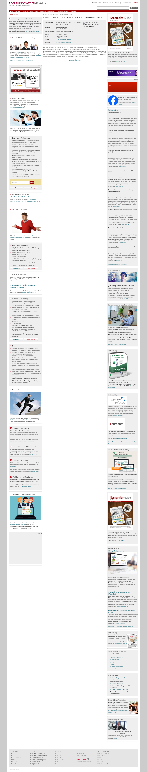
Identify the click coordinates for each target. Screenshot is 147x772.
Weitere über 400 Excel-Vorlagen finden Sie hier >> (120, 626)
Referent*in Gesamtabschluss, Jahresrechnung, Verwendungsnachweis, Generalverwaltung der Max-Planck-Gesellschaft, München (26, 161)
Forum (18, 11)
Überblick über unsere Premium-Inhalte (22, 436)
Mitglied (18, 52)
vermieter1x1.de (103, 761)
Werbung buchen (126, 3)
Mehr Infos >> (127, 127)
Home (45, 14)
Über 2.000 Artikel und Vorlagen (24, 37)
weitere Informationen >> (33, 132)
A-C (11, 197)
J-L (19, 197)
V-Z (28, 197)
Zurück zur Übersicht (74, 60)
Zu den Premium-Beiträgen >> (18, 287)
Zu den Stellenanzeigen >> (17, 107)
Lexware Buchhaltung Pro (19, 257)
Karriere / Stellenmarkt (48, 11)
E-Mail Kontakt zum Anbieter (63, 39)
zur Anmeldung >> (34, 471)
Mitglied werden (96, 3)
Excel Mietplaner (16, 323)
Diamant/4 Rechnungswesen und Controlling (24, 265)
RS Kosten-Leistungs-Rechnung (118, 689)
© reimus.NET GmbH (14, 769)
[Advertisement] (25, 549)
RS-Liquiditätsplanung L (116, 657)
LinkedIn (14, 763)
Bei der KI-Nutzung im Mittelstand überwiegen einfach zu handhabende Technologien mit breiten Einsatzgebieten (25, 365)
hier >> (115, 738)
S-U (25, 197)
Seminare (56, 14)
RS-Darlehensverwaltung (117, 666)
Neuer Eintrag (31, 188)
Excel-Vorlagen (63, 11)
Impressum (35, 764)
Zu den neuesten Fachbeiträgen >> (19, 284)
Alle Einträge (16, 188)
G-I (16, 197)
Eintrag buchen (14, 14)
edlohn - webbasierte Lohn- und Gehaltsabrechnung (26, 263)
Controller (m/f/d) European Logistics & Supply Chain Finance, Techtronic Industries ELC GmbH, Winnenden (26, 151)
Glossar (73, 11)
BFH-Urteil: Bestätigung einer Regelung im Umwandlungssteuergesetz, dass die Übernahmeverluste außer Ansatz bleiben (23, 354)
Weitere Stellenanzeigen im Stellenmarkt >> (118, 264)
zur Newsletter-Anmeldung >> (33, 31)
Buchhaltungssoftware (20, 245)
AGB (13, 759)
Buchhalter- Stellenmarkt (21, 138)
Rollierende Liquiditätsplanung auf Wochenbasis (119, 593)
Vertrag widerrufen (39, 756)
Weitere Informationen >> (30, 441)
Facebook (14, 761)
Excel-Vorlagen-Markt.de (105, 763)
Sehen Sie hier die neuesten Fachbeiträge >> (22, 61)
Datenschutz (36, 762)
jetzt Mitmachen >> (26, 486)
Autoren (117, 3)
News (11, 11)
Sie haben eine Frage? (20, 209)
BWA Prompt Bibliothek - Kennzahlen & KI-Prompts (25, 305)
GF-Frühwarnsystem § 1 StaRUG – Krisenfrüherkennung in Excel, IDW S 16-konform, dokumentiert (25, 334)
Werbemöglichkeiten (17, 757)
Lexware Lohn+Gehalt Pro (19, 254)
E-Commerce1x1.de (104, 757)
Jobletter (59, 763)
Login (136, 3)
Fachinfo (25, 11)
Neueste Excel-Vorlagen (21, 298)
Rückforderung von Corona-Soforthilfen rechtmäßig (26, 369)
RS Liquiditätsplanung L (116, 551)
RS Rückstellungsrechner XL (117, 678)
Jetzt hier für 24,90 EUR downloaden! (117, 488)
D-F (14, 197)
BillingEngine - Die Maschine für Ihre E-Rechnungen (26, 248)
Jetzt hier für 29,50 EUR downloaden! (117, 344)
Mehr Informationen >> (117, 415)
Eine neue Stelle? (18, 98)
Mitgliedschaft (60, 755)
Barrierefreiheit (37, 758)
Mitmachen (59, 757)
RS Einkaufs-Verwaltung (116, 684)
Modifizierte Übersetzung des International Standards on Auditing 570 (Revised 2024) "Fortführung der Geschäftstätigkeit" (26, 359)
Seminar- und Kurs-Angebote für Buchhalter (22, 420)
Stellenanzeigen (113, 110)
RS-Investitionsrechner (116, 669)
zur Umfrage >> (33, 454)
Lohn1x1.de (102, 759)
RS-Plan (112, 662)
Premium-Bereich (108, 3)
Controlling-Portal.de (104, 755)
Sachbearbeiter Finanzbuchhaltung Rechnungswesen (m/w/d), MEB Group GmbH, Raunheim (24, 171)
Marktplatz (34, 11)
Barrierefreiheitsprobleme (63, 759)
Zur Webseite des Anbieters (63, 42)
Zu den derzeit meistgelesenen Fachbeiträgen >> (23, 285)
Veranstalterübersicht (66, 14)
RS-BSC (112, 664)
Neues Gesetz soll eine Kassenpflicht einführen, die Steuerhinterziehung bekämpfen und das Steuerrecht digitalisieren (26, 373)
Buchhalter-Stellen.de (104, 753)
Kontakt (14, 753)
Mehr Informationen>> (121, 623)
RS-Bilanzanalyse (115, 659)
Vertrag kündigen (38, 754)
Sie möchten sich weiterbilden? (23, 389)
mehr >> (123, 61)
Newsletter (59, 761)
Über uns (14, 755)
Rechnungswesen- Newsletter (22, 19)
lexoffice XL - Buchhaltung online (21, 252)
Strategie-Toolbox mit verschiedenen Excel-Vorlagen (121, 611)
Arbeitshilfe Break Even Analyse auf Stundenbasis (25, 315)
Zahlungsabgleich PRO (18, 321)
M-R (22, 197)
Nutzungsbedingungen (39, 760)
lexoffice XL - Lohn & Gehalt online (21, 250)
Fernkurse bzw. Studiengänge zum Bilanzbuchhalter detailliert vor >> (118, 710)
